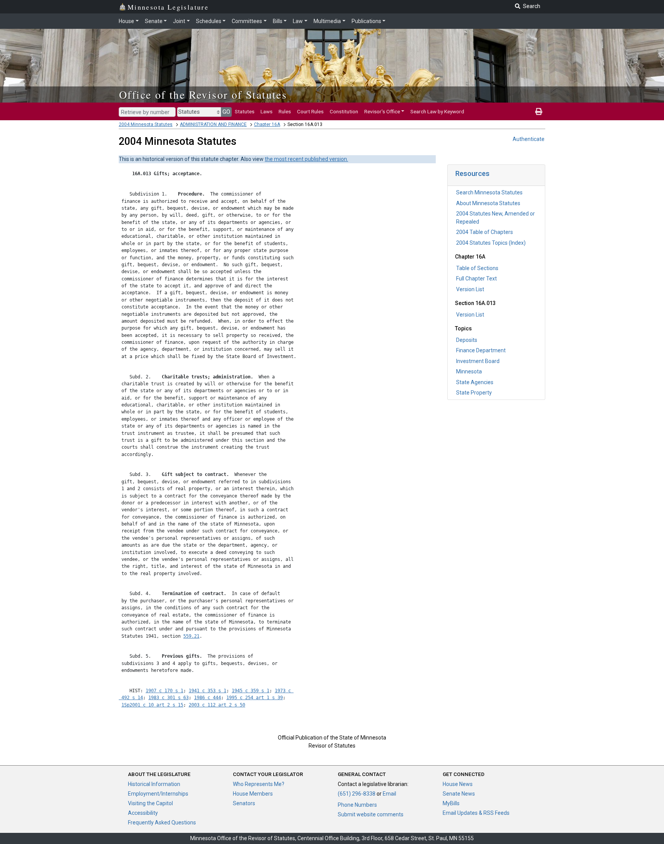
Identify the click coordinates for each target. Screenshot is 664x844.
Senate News (459, 794)
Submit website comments (370, 814)
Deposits (466, 340)
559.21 (191, 636)
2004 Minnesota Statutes (146, 124)
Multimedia (327, 21)
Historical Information (154, 784)
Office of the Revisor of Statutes (203, 94)
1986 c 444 (207, 697)
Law (298, 21)
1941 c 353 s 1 (207, 690)
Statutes (244, 111)
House (126, 21)
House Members (253, 794)
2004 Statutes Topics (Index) (491, 243)
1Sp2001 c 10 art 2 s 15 (152, 705)
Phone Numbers (357, 805)
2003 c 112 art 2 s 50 (217, 705)
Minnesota (469, 371)
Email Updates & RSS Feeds (476, 813)
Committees (247, 21)
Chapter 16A (267, 124)
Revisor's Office (382, 111)
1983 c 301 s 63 (168, 697)
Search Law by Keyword (437, 111)
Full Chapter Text (476, 278)
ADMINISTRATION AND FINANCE (213, 124)
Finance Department (481, 350)
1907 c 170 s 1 (164, 690)
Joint (179, 21)
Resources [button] (472, 173)
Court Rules (310, 111)
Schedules (208, 21)
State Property (474, 393)
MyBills (451, 803)
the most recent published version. (306, 159)
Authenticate (528, 139)
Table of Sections (477, 268)
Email (389, 794)
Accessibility (143, 813)
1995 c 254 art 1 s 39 (254, 697)
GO (226, 111)
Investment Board (478, 361)
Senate (154, 21)
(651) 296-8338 (356, 794)
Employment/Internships (158, 794)
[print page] (538, 111)
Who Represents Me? (258, 784)
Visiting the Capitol (150, 803)
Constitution (344, 111)
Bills (277, 21)
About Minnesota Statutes (488, 203)
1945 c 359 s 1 (250, 690)
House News (458, 784)
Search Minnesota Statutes (489, 192)
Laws (266, 111)
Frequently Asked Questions (162, 822)
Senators (244, 803)
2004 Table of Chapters (484, 232)
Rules (285, 111)
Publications (366, 21)
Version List (470, 289)
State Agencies (474, 382)
